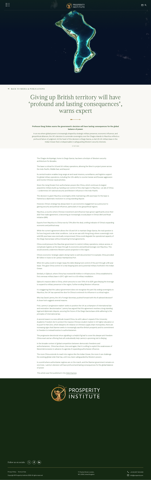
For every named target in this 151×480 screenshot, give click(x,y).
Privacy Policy (12, 472)
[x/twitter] (29, 462)
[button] (8, 5)
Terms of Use (22, 472)
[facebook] (34, 462)
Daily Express (71, 373)
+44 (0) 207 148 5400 (135, 472)
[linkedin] (39, 462)
